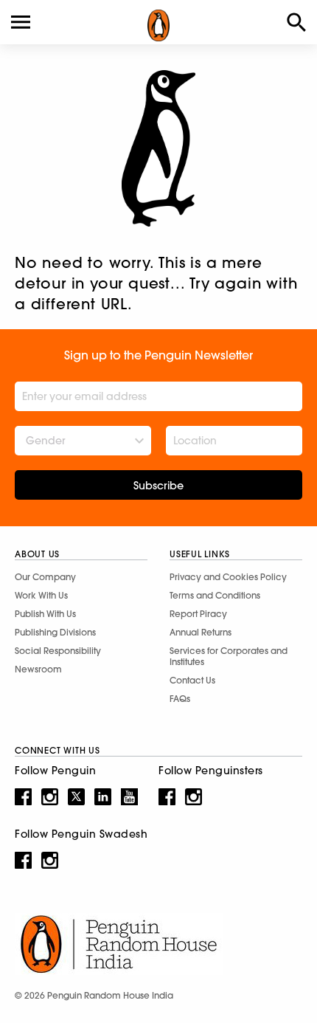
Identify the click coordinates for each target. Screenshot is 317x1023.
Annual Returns (200, 632)
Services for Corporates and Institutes (229, 656)
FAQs (180, 698)
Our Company (45, 576)
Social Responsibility (58, 650)
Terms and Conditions (215, 595)
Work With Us (41, 595)
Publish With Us (45, 613)
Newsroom (38, 669)
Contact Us (192, 680)
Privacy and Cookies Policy (228, 576)
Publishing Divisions (55, 632)
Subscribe (158, 485)
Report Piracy (198, 613)
